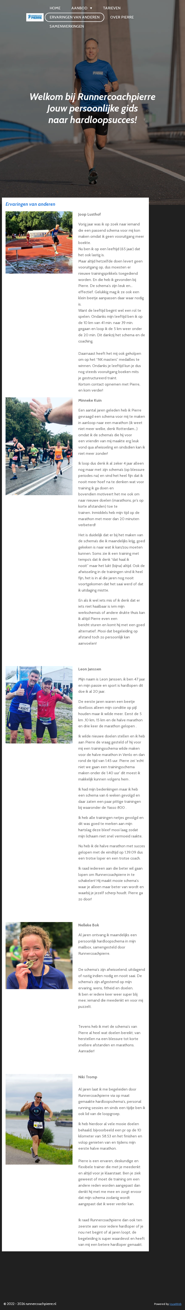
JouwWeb (175, 1304)
